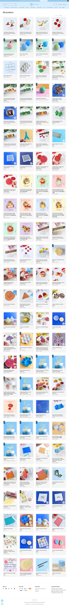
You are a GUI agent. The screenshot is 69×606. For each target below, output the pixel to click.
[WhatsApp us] (2, 604)
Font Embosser (6, 7)
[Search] (15, 4)
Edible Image (39, 7)
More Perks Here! (43, 0)
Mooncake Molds (50, 7)
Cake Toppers (33, 7)
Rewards (63, 7)
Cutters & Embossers (13, 7)
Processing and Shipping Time (40, 588)
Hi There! (36, 591)
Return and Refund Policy (40, 604)
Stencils (27, 7)
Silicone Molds (21, 7)
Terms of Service (27, 604)
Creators (55, 7)
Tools (44, 7)
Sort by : (56, 15)
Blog (60, 7)
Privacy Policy (33, 604)
